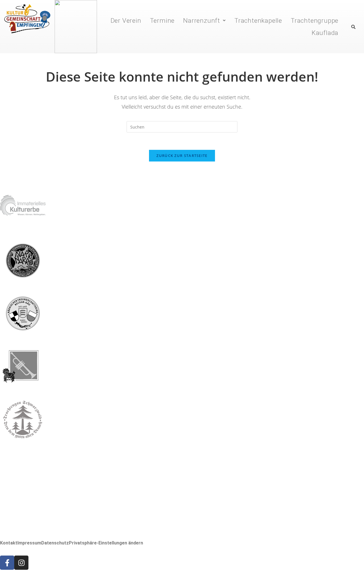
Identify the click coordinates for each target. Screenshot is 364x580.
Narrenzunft (201, 20)
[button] (204, 20)
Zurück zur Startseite (181, 155)
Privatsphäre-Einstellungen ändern (106, 543)
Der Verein (126, 20)
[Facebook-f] (7, 563)
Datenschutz (55, 543)
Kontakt (8, 543)
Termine (162, 20)
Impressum (29, 543)
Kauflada (325, 32)
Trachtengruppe (314, 20)
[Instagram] (21, 563)
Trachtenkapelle (258, 20)
